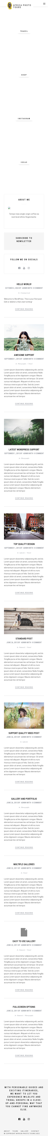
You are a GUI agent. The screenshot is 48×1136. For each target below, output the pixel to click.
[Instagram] (29, 268)
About (7, 1131)
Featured (22, 647)
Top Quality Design (24, 544)
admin (25, 288)
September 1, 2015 (12, 359)
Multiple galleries (24, 864)
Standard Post (24, 638)
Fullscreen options (24, 1006)
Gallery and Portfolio (24, 798)
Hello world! (24, 284)
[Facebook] (19, 268)
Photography (22, 364)
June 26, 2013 (12, 642)
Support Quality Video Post (24, 733)
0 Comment (38, 288)
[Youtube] (24, 268)
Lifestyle (22, 553)
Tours (15, 1131)
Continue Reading (24, 309)
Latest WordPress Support (24, 449)
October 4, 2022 (12, 288)
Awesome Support (24, 355)
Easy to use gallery (24, 941)
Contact (35, 1131)
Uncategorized (25, 293)
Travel (30, 364)
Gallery (24, 1131)
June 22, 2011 (12, 868)
